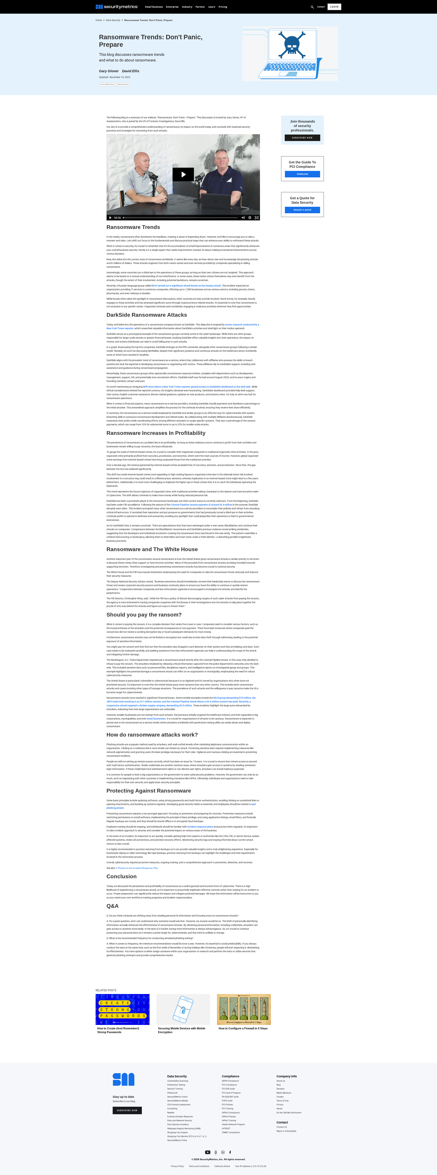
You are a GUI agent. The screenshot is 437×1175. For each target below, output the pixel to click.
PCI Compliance (229, 1085)
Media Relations (284, 1093)
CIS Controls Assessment (179, 1105)
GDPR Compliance (230, 1081)
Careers (280, 1097)
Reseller (170, 1113)
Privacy (280, 1105)
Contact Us (282, 1127)
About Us (281, 1081)
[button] (153, 6)
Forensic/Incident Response (180, 1117)
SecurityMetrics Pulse (177, 1140)
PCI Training (227, 1109)
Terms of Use (282, 1101)
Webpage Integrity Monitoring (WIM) (184, 1129)
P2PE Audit (227, 1101)
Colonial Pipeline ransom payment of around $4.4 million (201, 504)
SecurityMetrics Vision (177, 1097)
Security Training (175, 1089)
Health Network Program (233, 1124)
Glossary (281, 1089)
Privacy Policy (177, 1166)
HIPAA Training (229, 1121)
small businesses (156, 718)
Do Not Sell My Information (289, 1113)
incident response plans (200, 826)
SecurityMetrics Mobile (177, 1101)
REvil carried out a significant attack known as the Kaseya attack (186, 285)
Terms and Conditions (199, 1166)
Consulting (172, 1109)
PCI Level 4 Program (231, 1093)
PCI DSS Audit (228, 1089)
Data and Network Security (179, 1121)
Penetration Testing (176, 1085)
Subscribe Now (127, 1110)
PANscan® (172, 1093)
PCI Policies (227, 1105)
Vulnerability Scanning (177, 1081)
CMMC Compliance (231, 1132)
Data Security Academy (178, 1124)
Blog (279, 1085)
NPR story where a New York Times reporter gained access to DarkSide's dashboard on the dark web (196, 386)
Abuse (279, 1109)
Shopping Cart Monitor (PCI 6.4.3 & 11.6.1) (187, 1136)
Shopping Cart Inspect (177, 1132)
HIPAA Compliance (230, 1113)
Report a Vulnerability (286, 1131)
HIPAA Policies (229, 1117)
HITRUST (226, 1129)
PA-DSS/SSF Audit (230, 1097)
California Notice (222, 1166)
